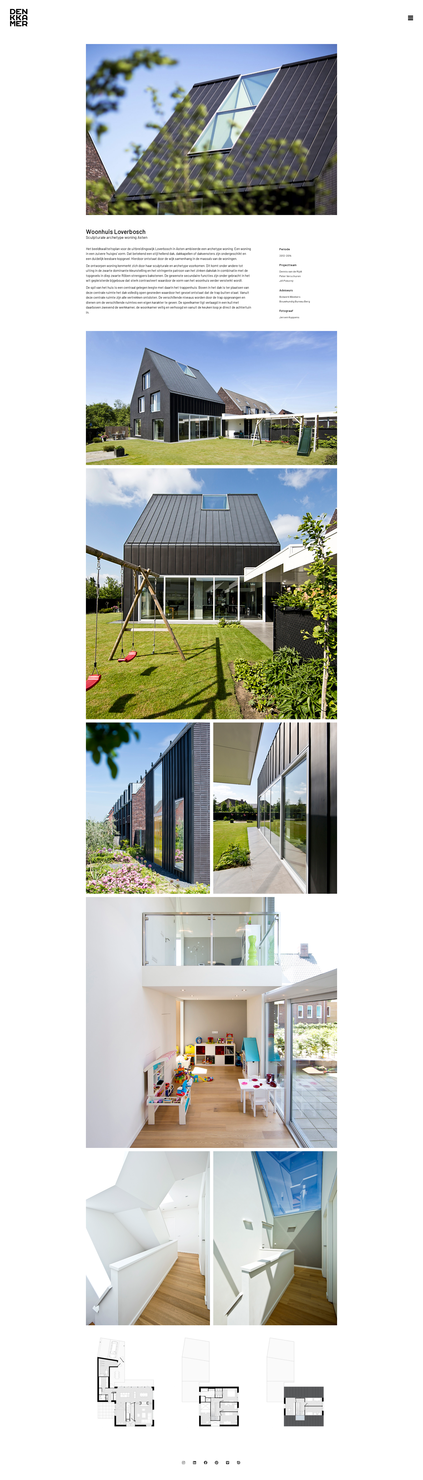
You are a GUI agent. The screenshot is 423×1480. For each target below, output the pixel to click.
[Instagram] (183, 1462)
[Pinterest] (216, 1462)
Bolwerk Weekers (290, 296)
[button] (409, 18)
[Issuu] (238, 1462)
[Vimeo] (227, 1462)
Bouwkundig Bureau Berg (294, 301)
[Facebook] (205, 1462)
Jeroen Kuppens (289, 317)
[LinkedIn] (194, 1462)
